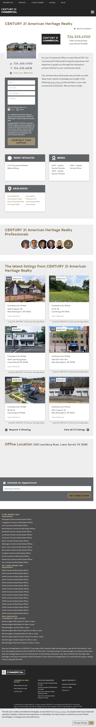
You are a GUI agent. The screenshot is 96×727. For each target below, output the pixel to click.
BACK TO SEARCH (83, 29)
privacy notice (60, 712)
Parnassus (30, 199)
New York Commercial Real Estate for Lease (46, 697)
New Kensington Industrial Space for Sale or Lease (19, 640)
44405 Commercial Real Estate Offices (15, 589)
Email (13, 109)
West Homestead (35, 657)
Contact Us (65, 690)
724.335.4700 (78, 36)
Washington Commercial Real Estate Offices (17, 544)
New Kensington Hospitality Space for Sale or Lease (20, 634)
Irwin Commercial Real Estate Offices (15, 525)
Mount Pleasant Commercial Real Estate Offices (18, 529)
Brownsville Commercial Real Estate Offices (17, 559)
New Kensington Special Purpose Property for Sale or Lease (22, 637)
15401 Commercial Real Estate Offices (15, 573)
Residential (8, 3)
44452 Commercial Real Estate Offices (15, 586)
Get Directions (79, 495)
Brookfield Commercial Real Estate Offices (17, 532)
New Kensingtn (81, 654)
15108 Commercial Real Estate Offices (15, 601)
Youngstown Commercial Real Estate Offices (17, 522)
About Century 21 (69, 680)
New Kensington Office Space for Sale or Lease (18, 621)
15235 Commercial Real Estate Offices (15, 613)
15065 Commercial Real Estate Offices (15, 607)
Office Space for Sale (20, 685)
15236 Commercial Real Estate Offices (15, 604)
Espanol (22, 3)
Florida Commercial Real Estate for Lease (47, 688)
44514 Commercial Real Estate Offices (15, 579)
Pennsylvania (82, 648)
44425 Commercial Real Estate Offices (15, 610)
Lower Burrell (64, 654)
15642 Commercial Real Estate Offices (15, 570)
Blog (63, 3)
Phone (22, 109)
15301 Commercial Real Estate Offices (15, 583)
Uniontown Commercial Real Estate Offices (17, 538)
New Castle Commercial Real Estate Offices (17, 550)
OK (91, 723)
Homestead (12, 199)
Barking (16, 196)
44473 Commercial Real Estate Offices (15, 595)
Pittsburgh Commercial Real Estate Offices (17, 519)
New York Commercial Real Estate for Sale (46, 692)
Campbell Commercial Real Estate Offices (16, 553)
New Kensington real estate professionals (77, 651)
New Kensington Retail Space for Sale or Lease (18, 624)
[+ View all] (47, 249)
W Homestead (23, 657)
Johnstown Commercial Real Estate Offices (17, 535)
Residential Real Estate (69, 684)
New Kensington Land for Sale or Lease (15, 627)
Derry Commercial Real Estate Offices (15, 562)
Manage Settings (80, 723)
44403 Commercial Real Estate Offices (15, 592)
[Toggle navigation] (92, 10)
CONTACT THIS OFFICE (21, 141)
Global (52, 3)
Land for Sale (18, 691)
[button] (18, 430)
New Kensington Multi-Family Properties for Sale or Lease (22, 630)
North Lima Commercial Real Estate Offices (17, 547)
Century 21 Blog (67, 687)
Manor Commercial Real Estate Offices (15, 541)
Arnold (10, 196)
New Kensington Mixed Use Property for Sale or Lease (20, 643)
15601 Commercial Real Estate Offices (15, 598)
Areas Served (56, 83)
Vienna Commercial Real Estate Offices (15, 556)
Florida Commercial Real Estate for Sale (47, 684)
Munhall (16, 202)
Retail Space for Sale (20, 688)
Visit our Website (23, 73)
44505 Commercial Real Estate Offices (15, 576)
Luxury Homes (38, 3)
